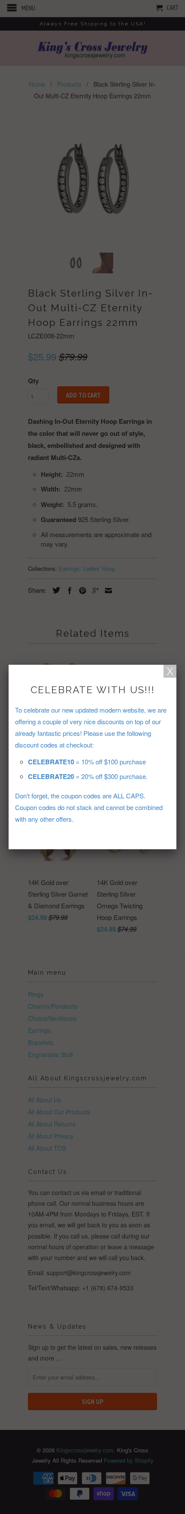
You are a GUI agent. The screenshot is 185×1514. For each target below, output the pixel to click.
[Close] (169, 671)
